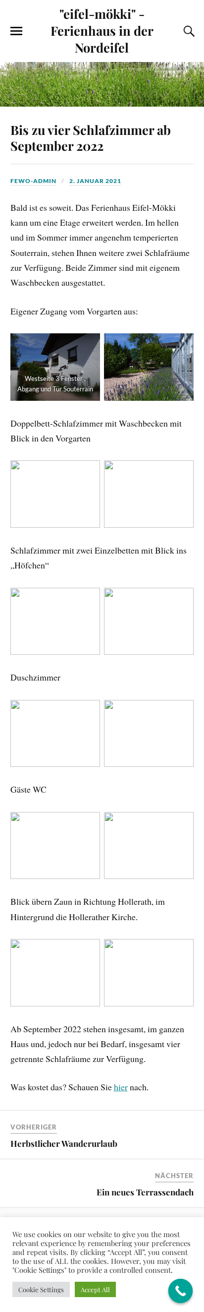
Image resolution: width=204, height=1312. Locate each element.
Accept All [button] (95, 1289)
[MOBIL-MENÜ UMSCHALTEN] (16, 31)
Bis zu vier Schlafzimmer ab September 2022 (90, 137)
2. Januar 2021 (95, 181)
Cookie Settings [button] (41, 1289)
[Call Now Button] (180, 1291)
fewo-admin (33, 181)
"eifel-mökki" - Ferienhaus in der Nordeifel (102, 30)
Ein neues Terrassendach (145, 1192)
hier (121, 1087)
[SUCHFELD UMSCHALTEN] (188, 31)
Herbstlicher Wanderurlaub (63, 1143)
